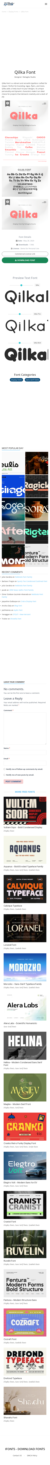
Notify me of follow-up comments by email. (24, 769)
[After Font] (13, 532)
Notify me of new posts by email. (20, 775)
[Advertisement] (25, 42)
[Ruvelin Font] (25, 1244)
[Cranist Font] (25, 1205)
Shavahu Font (10, 1417)
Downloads (23, 245)
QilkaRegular (26, 298)
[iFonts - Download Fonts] (10, 3)
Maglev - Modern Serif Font (17, 1104)
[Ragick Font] (36, 486)
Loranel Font (10, 945)
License (16, 248)
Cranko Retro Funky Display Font (20, 1143)
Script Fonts (33, 1147)
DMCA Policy (32, 1455)
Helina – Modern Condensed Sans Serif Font (23, 1063)
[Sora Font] (36, 509)
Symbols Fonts (34, 870)
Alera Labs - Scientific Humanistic (20, 1023)
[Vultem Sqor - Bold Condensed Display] (25, 811)
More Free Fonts (25, 791)
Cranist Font (10, 1221)
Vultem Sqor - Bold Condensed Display (23, 827)
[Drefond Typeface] (25, 1362)
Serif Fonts (19, 1107)
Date (20, 241)
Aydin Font (18, 610)
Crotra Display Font (28, 601)
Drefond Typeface (13, 1378)
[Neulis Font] (13, 463)
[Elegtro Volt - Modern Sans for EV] (25, 1166)
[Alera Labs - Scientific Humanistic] (25, 1006)
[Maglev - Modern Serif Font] (25, 1087)
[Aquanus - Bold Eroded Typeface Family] (25, 850)
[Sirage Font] (13, 486)
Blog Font (18, 606)
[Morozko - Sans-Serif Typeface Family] (25, 967)
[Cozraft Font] (25, 1322)
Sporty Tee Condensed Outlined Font (32, 581)
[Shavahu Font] (25, 1401)
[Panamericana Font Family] (36, 463)
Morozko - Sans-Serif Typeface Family (23, 984)
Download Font (26, 260)
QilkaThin (26, 327)
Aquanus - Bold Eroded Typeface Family (23, 866)
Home (4, 12)
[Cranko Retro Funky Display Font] (25, 1127)
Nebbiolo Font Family (23, 577)
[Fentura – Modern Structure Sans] (36, 555)
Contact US (17, 1455)
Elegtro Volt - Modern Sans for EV (20, 1182)
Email (7, 758)
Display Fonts (13, 12)
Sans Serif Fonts (32, 380)
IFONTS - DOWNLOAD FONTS (25, 1449)
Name (7, 748)
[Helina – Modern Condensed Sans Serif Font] (25, 1046)
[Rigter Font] (36, 532)
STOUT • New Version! (22, 614)
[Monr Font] (13, 555)
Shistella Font (15, 619)
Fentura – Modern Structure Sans (20, 1300)
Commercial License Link (25, 254)
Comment (8, 710)
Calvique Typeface (13, 906)
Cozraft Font (10, 1339)
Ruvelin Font (10, 1261)
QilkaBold (26, 355)
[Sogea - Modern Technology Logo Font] (13, 509)
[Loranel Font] (25, 928)
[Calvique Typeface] (25, 889)
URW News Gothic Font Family (21, 590)
